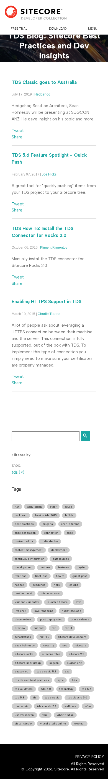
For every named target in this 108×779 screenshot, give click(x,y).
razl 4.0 (44, 636)
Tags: (16, 466)
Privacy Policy (89, 757)
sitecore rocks (24, 654)
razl (54, 628)
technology (66, 688)
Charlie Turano (49, 314)
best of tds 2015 (46, 515)
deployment (59, 549)
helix (57, 584)
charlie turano (70, 523)
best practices (24, 523)
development (23, 567)
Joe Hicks (49, 174)
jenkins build (23, 593)
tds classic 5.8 (46, 671)
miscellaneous (50, 593)
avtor (53, 506)
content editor (24, 541)
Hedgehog (42, 94)
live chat (20, 610)
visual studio (23, 723)
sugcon (54, 662)
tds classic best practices (32, 680)
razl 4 (68, 628)
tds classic (52, 697)
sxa (67, 671)
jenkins (73, 584)
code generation (25, 532)
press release (80, 619)
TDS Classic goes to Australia (44, 82)
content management (29, 549)
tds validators (24, 688)
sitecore (80, 645)
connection (51, 532)
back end (21, 515)
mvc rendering (43, 610)
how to (60, 575)
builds (69, 515)
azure (68, 506)
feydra (82, 567)
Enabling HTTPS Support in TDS (46, 301)
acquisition (34, 506)
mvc (78, 601)
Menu (92, 28)
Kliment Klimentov (53, 247)
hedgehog (38, 584)
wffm (88, 706)
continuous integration (29, 558)
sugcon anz (74, 662)
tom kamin (22, 706)
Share (17, 137)
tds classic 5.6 (77, 697)
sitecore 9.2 (76, 654)
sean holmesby (25, 645)
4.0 (17, 506)
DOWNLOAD (57, 28)
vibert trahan (65, 714)
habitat (19, 584)
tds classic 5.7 (46, 706)
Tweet (18, 130)
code (70, 532)
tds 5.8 (19, 697)
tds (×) (18, 472)
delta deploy (50, 541)
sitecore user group (28, 662)
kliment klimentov (27, 601)
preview (20, 628)
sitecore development (72, 636)
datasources (61, 558)
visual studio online (53, 723)
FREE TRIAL (19, 28)
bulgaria (47, 523)
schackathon (23, 636)
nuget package (71, 610)
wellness (70, 706)
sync (61, 680)
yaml (45, 714)
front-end (41, 575)
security (48, 645)
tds (74, 680)
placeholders (23, 619)
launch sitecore (57, 601)
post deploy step (51, 619)
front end (21, 575)
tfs (35, 697)
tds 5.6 (86, 688)
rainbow (38, 628)
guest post (80, 575)
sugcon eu (21, 671)
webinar (79, 723)
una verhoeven (24, 714)
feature (45, 567)
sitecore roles (51, 654)
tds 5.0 (46, 688)
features (63, 567)
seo (64, 645)
